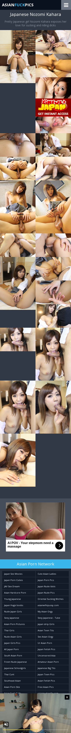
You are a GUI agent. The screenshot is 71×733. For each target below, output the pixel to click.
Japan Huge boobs (13, 605)
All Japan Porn (11, 649)
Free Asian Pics (45, 686)
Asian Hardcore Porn (15, 592)
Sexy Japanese (11, 617)
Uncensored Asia (46, 655)
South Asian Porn (13, 655)
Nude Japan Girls (13, 611)
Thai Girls (9, 630)
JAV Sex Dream (12, 586)
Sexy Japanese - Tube (49, 617)
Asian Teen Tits (46, 630)
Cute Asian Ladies (47, 573)
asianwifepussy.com (48, 605)
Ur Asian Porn (45, 642)
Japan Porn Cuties (13, 580)
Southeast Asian (12, 680)
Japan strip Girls (46, 624)
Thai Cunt (9, 674)
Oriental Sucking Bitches (50, 598)
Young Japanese (12, 598)
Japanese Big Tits (46, 668)
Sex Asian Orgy (45, 636)
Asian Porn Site (12, 686)
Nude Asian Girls (12, 636)
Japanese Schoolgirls (15, 668)
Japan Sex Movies (13, 573)
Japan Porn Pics (46, 580)
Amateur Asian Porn (48, 661)
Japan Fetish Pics (46, 649)
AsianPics (18, 4)
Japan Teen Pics (46, 674)
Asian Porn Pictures (14, 624)
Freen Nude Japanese (15, 661)
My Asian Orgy (45, 611)
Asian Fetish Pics (46, 680)
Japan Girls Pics (12, 642)
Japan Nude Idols (46, 586)
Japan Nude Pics (46, 592)
